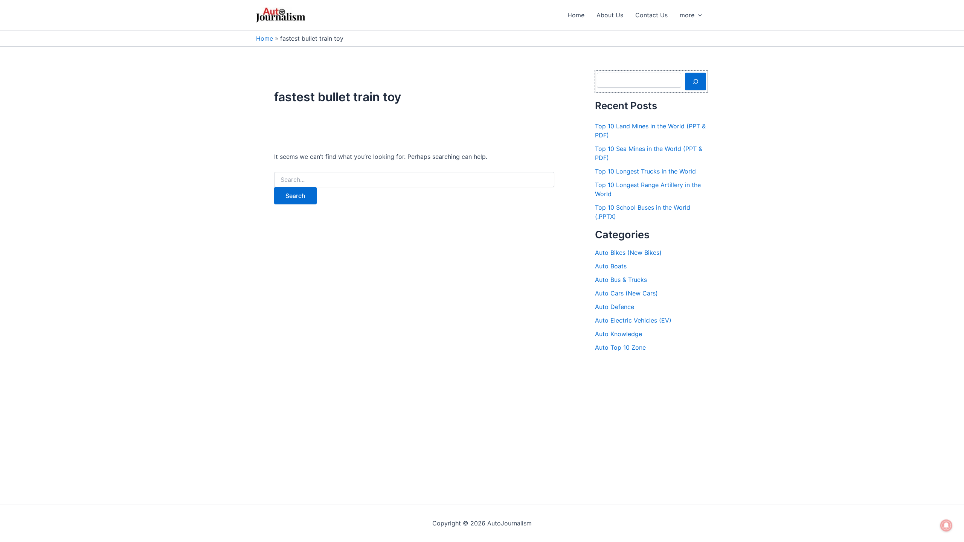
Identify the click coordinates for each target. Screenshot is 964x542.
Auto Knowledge (618, 334)
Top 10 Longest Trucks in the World (645, 171)
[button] (698, 15)
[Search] (695, 81)
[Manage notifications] (946, 525)
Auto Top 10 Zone (620, 347)
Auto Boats (611, 266)
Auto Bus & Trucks (621, 279)
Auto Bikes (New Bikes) (628, 252)
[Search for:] (414, 180)
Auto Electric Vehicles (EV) (633, 320)
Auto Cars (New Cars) (626, 293)
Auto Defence (614, 307)
